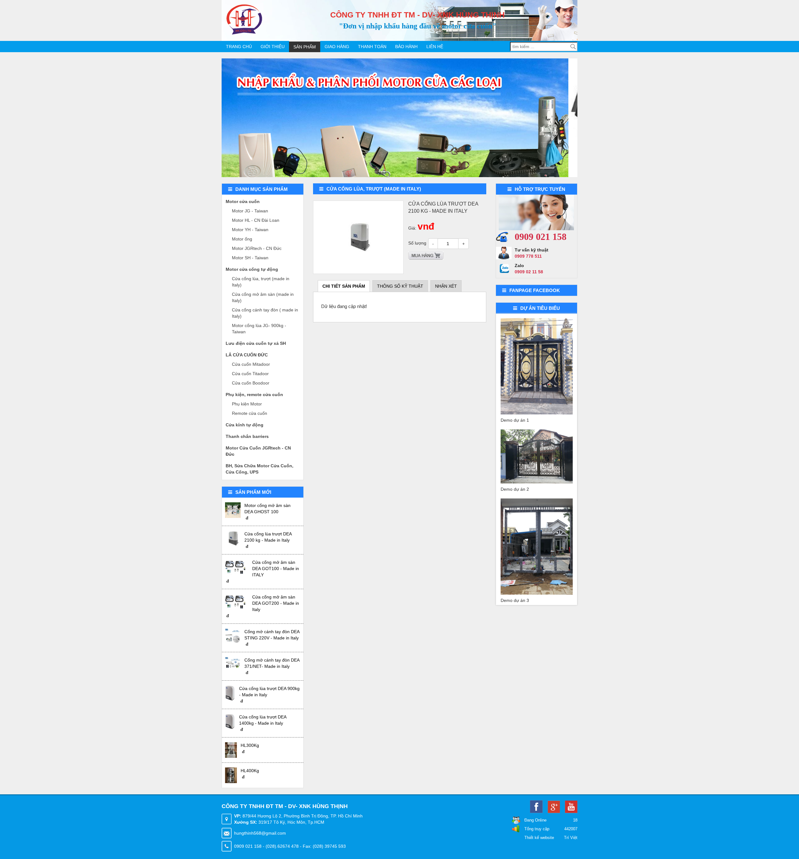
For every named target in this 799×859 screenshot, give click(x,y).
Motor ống (242, 238)
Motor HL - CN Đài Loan (255, 220)
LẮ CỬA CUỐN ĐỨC (247, 354)
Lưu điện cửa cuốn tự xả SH (256, 343)
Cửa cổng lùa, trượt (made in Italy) (260, 281)
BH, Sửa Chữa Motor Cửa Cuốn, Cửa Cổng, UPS (259, 468)
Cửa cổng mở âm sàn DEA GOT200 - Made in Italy (275, 603)
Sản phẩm (304, 46)
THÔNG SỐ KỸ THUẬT (400, 286)
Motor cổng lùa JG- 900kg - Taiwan (259, 328)
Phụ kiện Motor (247, 403)
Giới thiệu (273, 46)
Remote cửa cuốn (249, 413)
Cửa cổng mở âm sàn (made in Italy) (263, 297)
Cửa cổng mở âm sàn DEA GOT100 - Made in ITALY (275, 568)
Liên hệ (434, 46)
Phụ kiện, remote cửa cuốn (254, 394)
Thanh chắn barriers (247, 436)
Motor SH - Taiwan (250, 257)
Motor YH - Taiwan (250, 229)
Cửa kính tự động (244, 424)
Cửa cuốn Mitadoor (251, 364)
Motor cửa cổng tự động (252, 269)
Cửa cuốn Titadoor (250, 373)
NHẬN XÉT (446, 286)
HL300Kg (250, 745)
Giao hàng (337, 46)
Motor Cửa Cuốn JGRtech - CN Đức (258, 451)
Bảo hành (406, 46)
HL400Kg (250, 770)
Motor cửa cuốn (243, 201)
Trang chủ (239, 46)
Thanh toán (372, 46)
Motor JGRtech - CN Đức (257, 248)
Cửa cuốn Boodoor (250, 382)
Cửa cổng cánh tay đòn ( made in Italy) (265, 313)
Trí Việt (570, 837)
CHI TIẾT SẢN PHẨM (343, 286)
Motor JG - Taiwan (250, 210)
